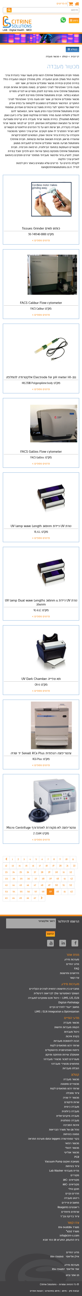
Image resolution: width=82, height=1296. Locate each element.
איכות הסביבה (71, 1125)
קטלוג (73, 49)
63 (6, 898)
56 (28, 891)
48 (42, 885)
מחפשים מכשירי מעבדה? (65, 1063)
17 (40, 865)
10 (66, 859)
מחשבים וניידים (70, 1202)
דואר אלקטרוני (46, 921)
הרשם (50, 933)
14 (20, 865)
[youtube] (50, 943)
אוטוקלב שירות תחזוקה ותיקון (62, 1054)
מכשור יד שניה (71, 1097)
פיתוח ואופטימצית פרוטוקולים (62, 1050)
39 (50, 878)
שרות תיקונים (71, 1102)
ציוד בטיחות (72, 1166)
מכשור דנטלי (72, 1147)
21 (67, 865)
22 (74, 865)
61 (65, 891)
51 (64, 885)
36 (28, 878)
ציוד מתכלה (72, 1093)
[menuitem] (41, 989)
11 (73, 859)
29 (49, 872)
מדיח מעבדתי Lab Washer (64, 1170)
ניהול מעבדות (71, 1031)
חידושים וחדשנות (69, 973)
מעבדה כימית (71, 1106)
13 (13, 865)
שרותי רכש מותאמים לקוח (64, 1045)
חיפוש (74, 10)
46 (28, 885)
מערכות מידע (71, 959)
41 (65, 878)
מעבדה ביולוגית (70, 1111)
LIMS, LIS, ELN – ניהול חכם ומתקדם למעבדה (53, 998)
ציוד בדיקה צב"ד (69, 1216)
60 (57, 891)
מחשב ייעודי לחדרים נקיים (64, 1007)
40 (57, 878)
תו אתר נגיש (72, 1275)
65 (20, 898)
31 (64, 872)
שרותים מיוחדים (70, 1211)
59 (50, 891)
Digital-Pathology (68, 1002)
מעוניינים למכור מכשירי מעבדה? (61, 1059)
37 (36, 878)
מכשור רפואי (72, 1143)
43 (6, 885)
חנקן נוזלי (73, 1189)
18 (47, 865)
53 (6, 891)
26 (28, 872)
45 (20, 885)
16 (33, 865)
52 (70, 885)
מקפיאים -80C (71, 1184)
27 (35, 872)
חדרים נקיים (72, 1193)
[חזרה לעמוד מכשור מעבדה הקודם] (6, 859)
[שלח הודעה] (63, 19)
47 (35, 885)
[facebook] (75, 943)
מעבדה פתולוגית (70, 1120)
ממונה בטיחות (71, 1134)
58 (43, 891)
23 (6, 872)
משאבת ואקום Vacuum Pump (62, 1161)
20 (60, 865)
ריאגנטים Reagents (68, 1207)
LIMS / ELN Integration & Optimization (57, 1011)
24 (13, 872)
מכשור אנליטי (71, 1152)
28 (42, 872)
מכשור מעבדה (71, 1022)
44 (13, 885)
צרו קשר (74, 977)
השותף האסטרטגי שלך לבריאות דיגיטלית (56, 993)
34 (14, 878)
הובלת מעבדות (71, 1068)
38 (43, 878)
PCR (76, 1157)
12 (6, 865)
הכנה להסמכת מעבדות (66, 1041)
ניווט (75, 20)
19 (53, 865)
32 (70, 872)
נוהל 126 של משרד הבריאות (64, 1129)
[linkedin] (62, 943)
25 (20, 872)
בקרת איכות (72, 1036)
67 (35, 898)
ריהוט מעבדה (71, 1198)
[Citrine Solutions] (18, 24)
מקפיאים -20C (71, 1179)
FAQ (76, 968)
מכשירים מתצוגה (69, 1084)
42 (71, 878)
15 (26, 865)
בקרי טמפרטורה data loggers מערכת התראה (53, 1138)
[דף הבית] (77, 4)
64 (13, 898)
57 (36, 891)
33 (6, 878)
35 (21, 878)
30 (56, 872)
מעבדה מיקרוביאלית (67, 1116)
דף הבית (75, 56)
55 (21, 891)
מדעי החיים (72, 964)
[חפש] (9, 10)
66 (28, 898)
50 (56, 885)
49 (49, 885)
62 (71, 891)
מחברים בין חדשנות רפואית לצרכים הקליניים (54, 988)
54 (14, 891)
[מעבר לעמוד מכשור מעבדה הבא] (41, 898)
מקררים (75, 1175)
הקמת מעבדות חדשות (66, 1027)
